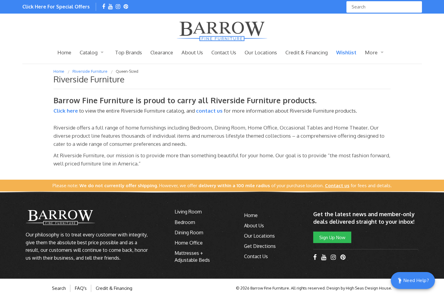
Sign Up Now (332, 237)
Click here (66, 110)
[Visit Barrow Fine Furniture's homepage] (222, 30)
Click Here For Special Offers (56, 7)
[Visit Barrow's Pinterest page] (126, 7)
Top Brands (128, 52)
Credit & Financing (306, 52)
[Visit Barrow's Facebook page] (103, 7)
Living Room (188, 212)
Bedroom (185, 222)
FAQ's (81, 288)
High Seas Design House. (369, 288)
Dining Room (189, 232)
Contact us (209, 110)
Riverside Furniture (90, 71)
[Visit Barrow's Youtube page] (110, 7)
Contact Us (223, 52)
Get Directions (260, 246)
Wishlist (346, 52)
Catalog (89, 52)
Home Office (189, 243)
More (371, 52)
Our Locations (261, 52)
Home (64, 52)
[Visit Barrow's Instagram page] (118, 7)
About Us (192, 52)
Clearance (161, 52)
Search (59, 288)
